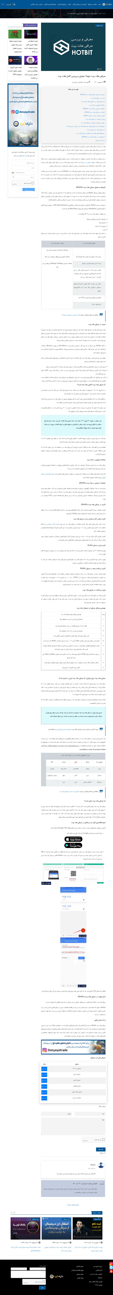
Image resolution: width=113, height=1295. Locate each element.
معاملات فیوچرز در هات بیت (97, 105)
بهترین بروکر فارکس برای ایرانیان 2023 (95, 1283)
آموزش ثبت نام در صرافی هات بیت (69, 791)
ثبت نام (44, 1069)
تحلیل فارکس (79, 1266)
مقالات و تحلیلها (92, 4)
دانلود (69, 4)
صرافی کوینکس (50, 474)
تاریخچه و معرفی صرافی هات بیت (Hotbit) (92, 94)
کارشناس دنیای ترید (77, 82)
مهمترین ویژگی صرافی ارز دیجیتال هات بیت (93, 123)
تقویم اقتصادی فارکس (50, 4)
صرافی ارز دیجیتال (86, 162)
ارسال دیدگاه (100, 1149)
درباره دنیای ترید (97, 1266)
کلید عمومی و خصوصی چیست (71, 315)
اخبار (99, 4)
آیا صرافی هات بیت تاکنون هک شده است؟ (93, 101)
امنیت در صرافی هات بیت (98, 98)
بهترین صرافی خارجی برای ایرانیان (65, 729)
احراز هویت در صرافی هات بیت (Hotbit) (93, 137)
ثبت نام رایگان (29, 190)
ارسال (42, 1288)
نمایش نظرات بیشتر (73, 1205)
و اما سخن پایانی (100, 140)
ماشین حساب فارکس (36, 4)
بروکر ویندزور (80, 1274)
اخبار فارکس (99, 1270)
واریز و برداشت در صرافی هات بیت (95, 119)
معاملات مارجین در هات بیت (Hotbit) (94, 108)
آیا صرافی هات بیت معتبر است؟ (96, 130)
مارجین (72, 468)
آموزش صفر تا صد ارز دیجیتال (96, 1276)
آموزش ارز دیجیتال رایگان (80, 4)
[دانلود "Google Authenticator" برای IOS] (73, 839)
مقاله (100, 13)
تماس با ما (43, 1266)
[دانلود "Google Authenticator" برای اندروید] (73, 845)
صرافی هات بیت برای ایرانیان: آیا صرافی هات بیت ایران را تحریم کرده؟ (85, 126)
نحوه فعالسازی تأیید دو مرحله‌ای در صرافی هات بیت (90, 133)
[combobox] (13, 172)
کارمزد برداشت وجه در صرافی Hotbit (94, 115)
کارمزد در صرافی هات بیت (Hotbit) (94, 112)
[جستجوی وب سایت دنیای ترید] (14, 4)
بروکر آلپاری (80, 1278)
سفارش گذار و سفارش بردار (52, 524)
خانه (104, 13)
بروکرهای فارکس (61, 4)
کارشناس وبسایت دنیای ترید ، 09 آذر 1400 (85, 1183)
